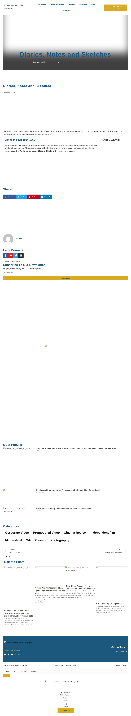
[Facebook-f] (5, 255)
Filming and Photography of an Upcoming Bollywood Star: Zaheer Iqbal (68, 490)
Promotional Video (46, 532)
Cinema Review (53, 62)
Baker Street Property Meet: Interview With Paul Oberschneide (63, 509)
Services (83, 5)
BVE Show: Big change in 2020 (110, 604)
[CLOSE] (6, 675)
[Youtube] (10, 255)
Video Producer (57, 5)
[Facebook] (5, 654)
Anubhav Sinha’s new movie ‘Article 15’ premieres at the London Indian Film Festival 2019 (76, 448)
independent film (64, 62)
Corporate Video (17, 532)
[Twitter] (15, 255)
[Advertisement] (65, 111)
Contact (66, 10)
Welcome (42, 5)
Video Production (97, 62)
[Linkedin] (19, 654)
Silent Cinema (36, 540)
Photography (59, 540)
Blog (93, 5)
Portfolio (71, 5)
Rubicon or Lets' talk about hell (81, 62)
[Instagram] (21, 255)
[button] (9, 197)
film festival (13, 540)
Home (7, 671)
